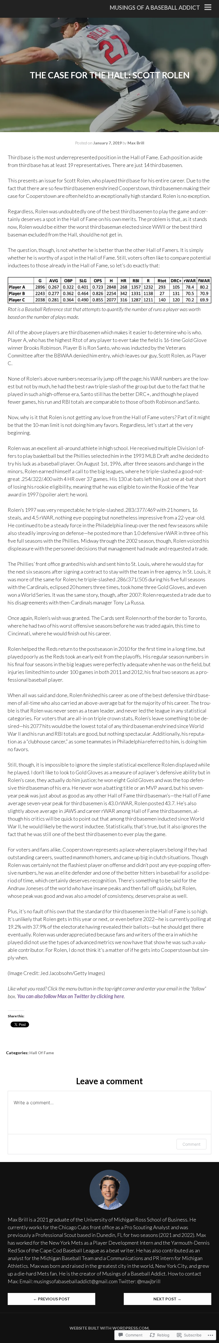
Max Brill (135, 142)
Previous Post (51, 1298)
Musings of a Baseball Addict (155, 7)
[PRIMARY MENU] (207, 8)
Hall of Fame (41, 1052)
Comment (191, 1144)
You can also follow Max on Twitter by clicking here (70, 996)
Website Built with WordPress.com (109, 1328)
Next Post (167, 1298)
